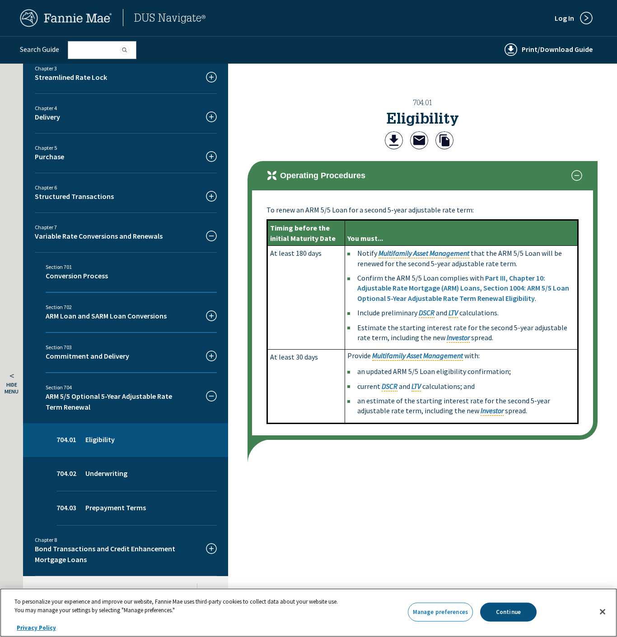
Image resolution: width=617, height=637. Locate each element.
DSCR (427, 312)
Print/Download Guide (557, 49)
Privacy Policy (36, 628)
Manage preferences (440, 612)
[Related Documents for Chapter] (444, 141)
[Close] (602, 612)
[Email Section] (419, 141)
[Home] (66, 24)
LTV (453, 312)
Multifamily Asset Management (424, 253)
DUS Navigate (170, 19)
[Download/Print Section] (394, 141)
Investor (458, 337)
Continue (508, 612)
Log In (564, 18)
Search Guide (39, 49)
